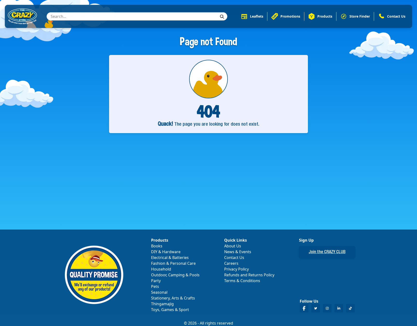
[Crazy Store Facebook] (304, 308)
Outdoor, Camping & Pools (175, 275)
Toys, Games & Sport (170, 309)
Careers (231, 263)
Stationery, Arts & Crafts (173, 298)
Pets (155, 286)
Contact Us (234, 257)
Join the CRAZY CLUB (327, 252)
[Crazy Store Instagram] (327, 308)
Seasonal (159, 292)
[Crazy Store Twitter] (315, 308)
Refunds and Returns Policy (249, 275)
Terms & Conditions (242, 280)
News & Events (237, 251)
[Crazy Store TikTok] (350, 308)
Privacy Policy (236, 269)
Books (156, 246)
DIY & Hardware (166, 251)
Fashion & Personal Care (173, 263)
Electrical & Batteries (170, 257)
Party (156, 280)
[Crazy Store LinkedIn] (338, 308)
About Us (232, 246)
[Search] (222, 16)
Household (161, 269)
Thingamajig (162, 303)
